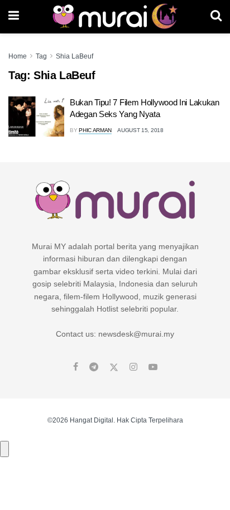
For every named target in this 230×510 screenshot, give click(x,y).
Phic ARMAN (95, 130)
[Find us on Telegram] (93, 367)
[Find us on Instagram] (133, 367)
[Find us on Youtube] (152, 367)
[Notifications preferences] (4, 448)
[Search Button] (216, 16)
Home (17, 56)
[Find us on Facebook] (75, 367)
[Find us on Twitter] (113, 367)
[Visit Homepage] (115, 17)
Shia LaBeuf (74, 56)
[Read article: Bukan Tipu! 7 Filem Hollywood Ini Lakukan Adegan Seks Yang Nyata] (36, 116)
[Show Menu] (13, 16)
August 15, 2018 (140, 130)
